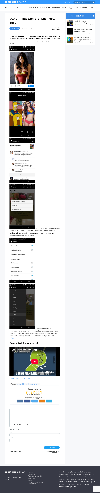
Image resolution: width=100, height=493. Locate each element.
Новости (16, 8)
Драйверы (31, 478)
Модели (8, 8)
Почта (11, 437)
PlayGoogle (13, 378)
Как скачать (32, 474)
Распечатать (33, 384)
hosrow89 (20, 384)
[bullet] (25, 425)
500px (11, 338)
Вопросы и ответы (87, 8)
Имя (11, 432)
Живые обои (45, 8)
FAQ (76, 8)
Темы (64, 8)
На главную (32, 472)
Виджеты (66, 2)
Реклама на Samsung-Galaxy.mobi (35, 483)
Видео (71, 8)
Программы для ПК (35, 476)
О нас (30, 480)
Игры (24, 8)
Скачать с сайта (25, 378)
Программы (33, 8)
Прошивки (56, 8)
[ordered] (22, 425)
